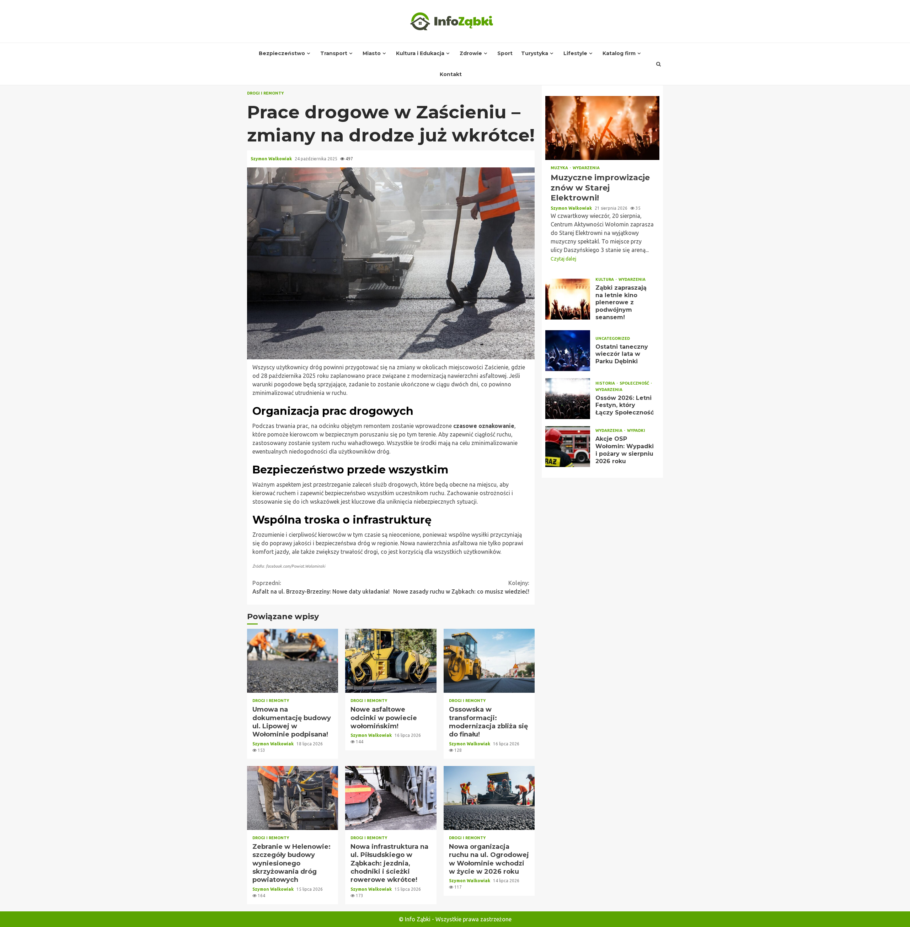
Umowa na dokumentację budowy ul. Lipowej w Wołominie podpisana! (292, 661)
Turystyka (534, 53)
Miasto (372, 53)
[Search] (658, 64)
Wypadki (636, 431)
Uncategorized (612, 339)
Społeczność (635, 383)
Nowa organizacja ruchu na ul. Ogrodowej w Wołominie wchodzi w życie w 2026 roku (489, 798)
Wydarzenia (586, 168)
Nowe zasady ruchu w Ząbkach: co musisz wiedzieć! (461, 587)
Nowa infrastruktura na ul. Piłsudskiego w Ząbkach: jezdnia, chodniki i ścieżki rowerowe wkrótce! (390, 798)
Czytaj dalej (563, 259)
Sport (505, 53)
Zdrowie (471, 53)
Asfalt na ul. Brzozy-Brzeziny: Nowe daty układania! (321, 587)
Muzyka (560, 168)
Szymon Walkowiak (272, 158)
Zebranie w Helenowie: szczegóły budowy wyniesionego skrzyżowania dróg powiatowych (292, 798)
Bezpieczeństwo (282, 53)
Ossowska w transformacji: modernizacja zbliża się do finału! (489, 661)
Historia (605, 383)
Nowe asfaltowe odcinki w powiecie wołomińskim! (390, 661)
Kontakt (451, 74)
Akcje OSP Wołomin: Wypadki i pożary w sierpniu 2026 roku (567, 446)
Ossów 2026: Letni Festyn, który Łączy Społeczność (567, 398)
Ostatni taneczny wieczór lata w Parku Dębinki (567, 350)
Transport (333, 53)
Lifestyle (575, 53)
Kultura (605, 280)
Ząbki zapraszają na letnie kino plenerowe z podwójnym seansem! (567, 299)
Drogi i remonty (265, 93)
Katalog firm (619, 53)
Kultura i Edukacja (420, 53)
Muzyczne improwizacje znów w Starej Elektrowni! (602, 128)
